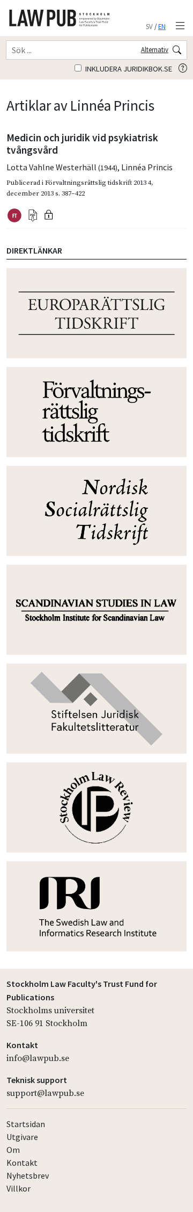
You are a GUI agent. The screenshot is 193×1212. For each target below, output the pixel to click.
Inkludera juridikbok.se (128, 69)
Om (13, 1149)
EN (162, 26)
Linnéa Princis (147, 167)
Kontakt (22, 1162)
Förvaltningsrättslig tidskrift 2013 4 (98, 182)
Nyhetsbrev (27, 1175)
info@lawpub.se (37, 1058)
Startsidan (25, 1124)
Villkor (18, 1188)
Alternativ (154, 49)
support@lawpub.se (45, 1093)
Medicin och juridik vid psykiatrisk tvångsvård (82, 143)
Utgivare (22, 1136)
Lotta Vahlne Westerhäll (61, 167)
